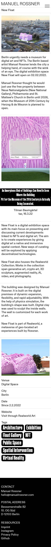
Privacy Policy (10, 534)
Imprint (5, 527)
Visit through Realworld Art (18, 416)
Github (5, 538)
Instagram (7, 531)
